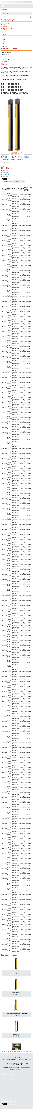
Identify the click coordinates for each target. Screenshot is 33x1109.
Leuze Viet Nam (6, 57)
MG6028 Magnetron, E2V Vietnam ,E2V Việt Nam (14, 79)
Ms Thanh (5, 170)
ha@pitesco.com (6, 24)
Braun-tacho (5, 32)
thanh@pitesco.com (8, 172)
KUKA (3, 39)
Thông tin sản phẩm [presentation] (7, 181)
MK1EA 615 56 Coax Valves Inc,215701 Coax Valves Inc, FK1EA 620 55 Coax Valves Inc (15, 72)
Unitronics (4, 46)
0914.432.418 (6, 174)
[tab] (7, 181)
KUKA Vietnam (5, 54)
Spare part (4, 61)
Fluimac (4, 36)
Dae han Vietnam (6, 52)
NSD (3, 44)
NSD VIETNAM (6, 59)
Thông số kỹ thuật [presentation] (19, 181)
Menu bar (9, 6)
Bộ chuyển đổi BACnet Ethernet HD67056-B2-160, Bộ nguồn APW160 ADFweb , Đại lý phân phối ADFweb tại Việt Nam (16, 68)
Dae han (4, 34)
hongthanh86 (6, 176)
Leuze (3, 41)
